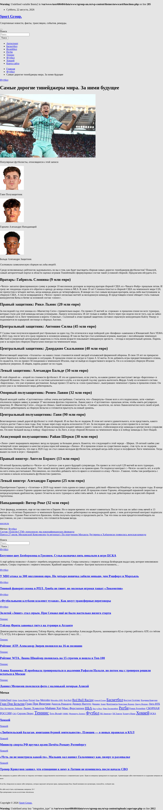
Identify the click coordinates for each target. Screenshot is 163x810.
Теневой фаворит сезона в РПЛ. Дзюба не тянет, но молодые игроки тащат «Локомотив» (61, 588)
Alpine (14, 700)
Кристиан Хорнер (126, 704)
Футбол (10, 57)
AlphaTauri (5, 700)
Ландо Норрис (141, 704)
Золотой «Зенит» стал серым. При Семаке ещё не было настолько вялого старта (55, 613)
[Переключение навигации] (1, 29)
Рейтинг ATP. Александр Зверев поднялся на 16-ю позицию (41, 645)
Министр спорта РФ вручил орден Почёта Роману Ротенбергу (43, 744)
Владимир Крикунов (149, 700)
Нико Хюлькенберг (110, 709)
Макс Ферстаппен (73, 708)
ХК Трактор (117, 714)
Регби (9, 52)
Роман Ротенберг (137, 708)
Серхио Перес (25, 713)
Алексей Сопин (100, 700)
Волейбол (11, 49)
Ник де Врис (97, 709)
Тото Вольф (56, 713)
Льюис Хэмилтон (34, 708)
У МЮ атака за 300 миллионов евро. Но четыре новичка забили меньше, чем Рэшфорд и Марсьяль (69, 576)
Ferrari (32, 700)
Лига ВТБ (154, 703)
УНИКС (65, 714)
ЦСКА (153, 713)
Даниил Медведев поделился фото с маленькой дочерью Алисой (44, 686)
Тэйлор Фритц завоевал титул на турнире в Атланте (36, 625)
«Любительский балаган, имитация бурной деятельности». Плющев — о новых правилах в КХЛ (67, 732)
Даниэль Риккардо (61, 704)
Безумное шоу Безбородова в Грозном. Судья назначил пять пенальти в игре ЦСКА (58, 555)
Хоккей (10, 60)
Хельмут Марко (129, 714)
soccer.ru (4, 523)
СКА (14, 713)
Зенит (103, 704)
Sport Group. (11, 16)
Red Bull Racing (83, 700)
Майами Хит (53, 708)
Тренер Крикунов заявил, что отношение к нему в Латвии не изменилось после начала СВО (64, 769)
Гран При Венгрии (38, 703)
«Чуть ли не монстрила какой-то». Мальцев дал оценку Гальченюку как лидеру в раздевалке (65, 757)
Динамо (96, 704)
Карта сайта (12, 63)
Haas (38, 700)
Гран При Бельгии (12, 703)
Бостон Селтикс (132, 700)
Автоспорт (12, 43)
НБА (88, 708)
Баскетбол (11, 46)
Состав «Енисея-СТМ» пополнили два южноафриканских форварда (37, 531)
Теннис (10, 54)
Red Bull (68, 700)
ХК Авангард (106, 713)
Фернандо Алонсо (77, 714)
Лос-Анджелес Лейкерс (11, 708)
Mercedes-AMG (57, 700)
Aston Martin (23, 700)
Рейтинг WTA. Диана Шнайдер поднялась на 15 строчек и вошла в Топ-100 (52, 658)
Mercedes (45, 700)
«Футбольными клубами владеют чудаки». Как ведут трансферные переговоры (55, 600)
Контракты (112, 704)
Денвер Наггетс (81, 703)
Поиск (3, 31)
